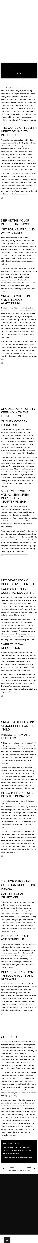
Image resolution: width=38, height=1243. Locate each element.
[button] (34, 67)
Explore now (7, 1158)
